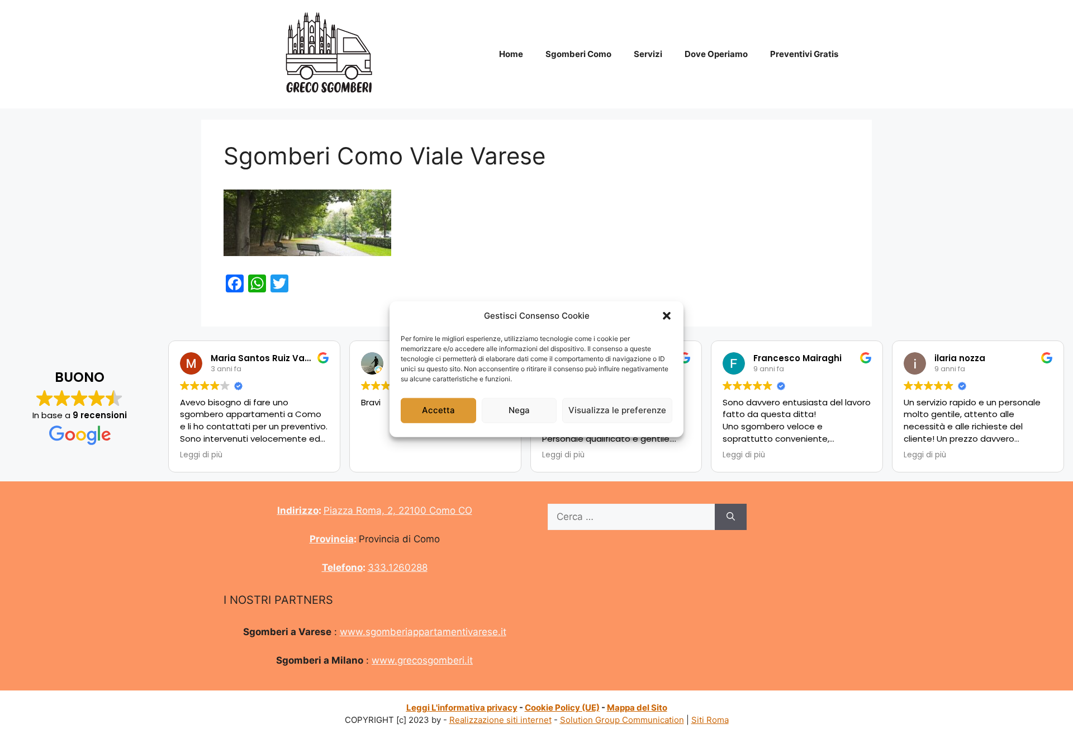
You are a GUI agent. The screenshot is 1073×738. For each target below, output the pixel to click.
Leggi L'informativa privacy (461, 707)
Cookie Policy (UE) (562, 707)
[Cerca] (731, 517)
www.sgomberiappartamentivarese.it (423, 631)
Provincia (332, 539)
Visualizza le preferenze (617, 410)
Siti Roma (710, 720)
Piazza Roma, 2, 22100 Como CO (398, 510)
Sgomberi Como (578, 54)
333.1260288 (398, 567)
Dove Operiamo (716, 54)
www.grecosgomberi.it (422, 660)
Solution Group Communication (622, 720)
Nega (519, 410)
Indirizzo (298, 510)
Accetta (438, 410)
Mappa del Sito (637, 707)
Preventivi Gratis (804, 54)
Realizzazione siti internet (500, 720)
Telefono (342, 567)
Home (511, 54)
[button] (666, 315)
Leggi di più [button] (201, 455)
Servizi (648, 54)
